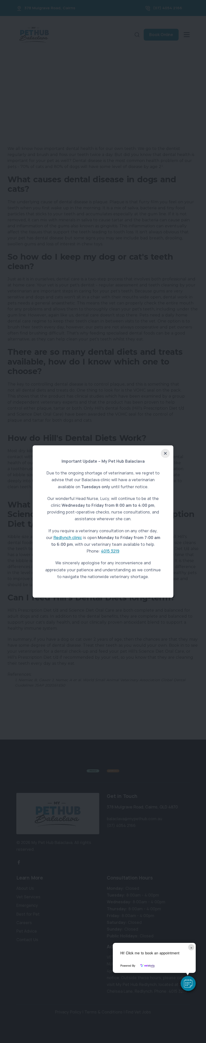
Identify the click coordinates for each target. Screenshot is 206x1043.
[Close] (165, 453)
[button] (188, 983)
